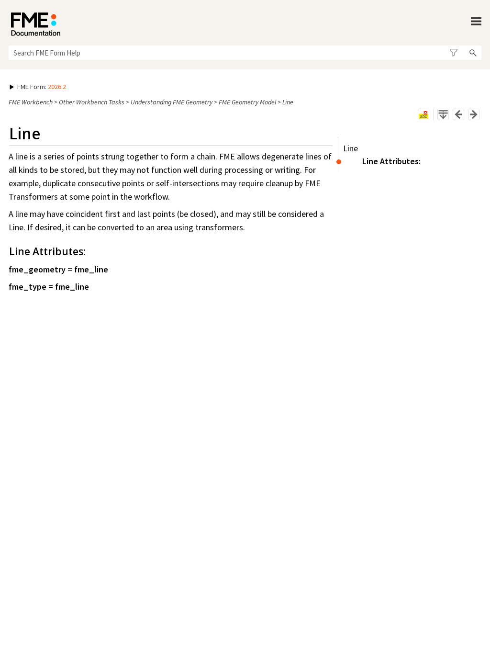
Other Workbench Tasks (91, 102)
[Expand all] (443, 114)
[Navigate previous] (458, 114)
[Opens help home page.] (35, 24)
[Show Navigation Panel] (476, 21)
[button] (453, 52)
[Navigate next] (473, 114)
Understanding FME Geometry (171, 102)
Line (350, 148)
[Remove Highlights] (423, 114)
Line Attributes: (391, 161)
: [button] (41, 86)
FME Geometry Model (247, 102)
